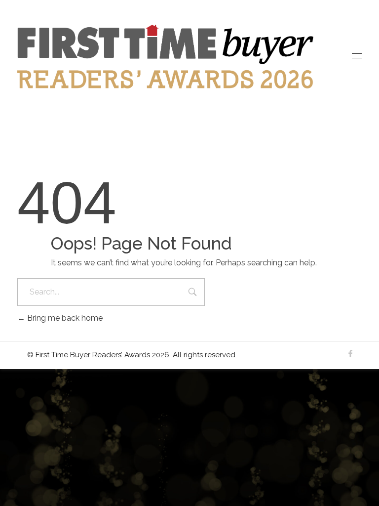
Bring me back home (64, 318)
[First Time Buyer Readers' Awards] (165, 56)
